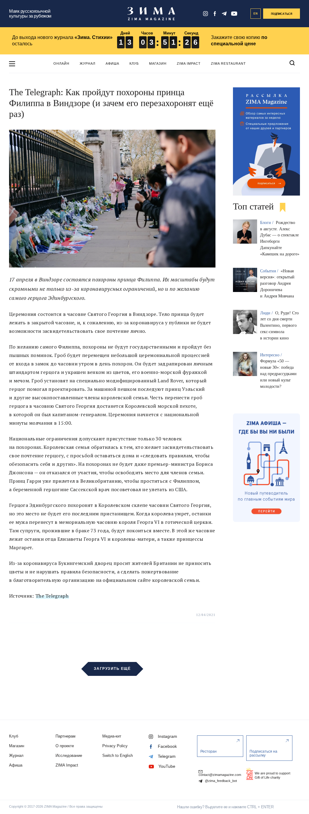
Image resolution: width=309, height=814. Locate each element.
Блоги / (267, 222)
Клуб (134, 63)
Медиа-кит (111, 736)
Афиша (112, 63)
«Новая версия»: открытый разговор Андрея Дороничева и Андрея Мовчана (277, 283)
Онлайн (61, 63)
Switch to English (117, 755)
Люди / (267, 313)
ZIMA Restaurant (228, 63)
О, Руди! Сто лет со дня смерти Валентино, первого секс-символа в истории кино (279, 325)
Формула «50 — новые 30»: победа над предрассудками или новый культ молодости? (278, 373)
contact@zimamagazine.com (220, 775)
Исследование (69, 755)
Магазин (158, 63)
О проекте (65, 746)
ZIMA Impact (189, 63)
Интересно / (271, 355)
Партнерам (65, 736)
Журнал (87, 63)
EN (255, 13)
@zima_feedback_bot (220, 781)
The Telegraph (51, 595)
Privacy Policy (115, 746)
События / (269, 271)
